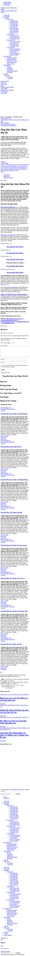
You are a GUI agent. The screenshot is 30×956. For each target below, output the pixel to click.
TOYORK (10, 72)
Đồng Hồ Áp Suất (11, 62)
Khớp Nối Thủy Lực (12, 60)
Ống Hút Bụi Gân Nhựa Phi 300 (11, 512)
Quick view (4, 439)
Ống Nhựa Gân (14, 43)
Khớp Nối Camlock (12, 57)
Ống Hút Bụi (10, 34)
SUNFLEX (10, 69)
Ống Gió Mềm (10, 47)
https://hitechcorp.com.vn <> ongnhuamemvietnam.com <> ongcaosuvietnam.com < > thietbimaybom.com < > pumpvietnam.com (15, 321)
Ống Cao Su (10, 19)
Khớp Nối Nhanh (11, 59)
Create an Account (5, 951)
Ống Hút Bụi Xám (15, 38)
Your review (4, 345)
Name (3, 359)
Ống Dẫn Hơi (13, 26)
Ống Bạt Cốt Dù (14, 46)
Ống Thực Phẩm (14, 29)
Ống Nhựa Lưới (14, 44)
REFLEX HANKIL (12, 71)
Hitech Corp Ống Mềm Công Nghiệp (14, 789)
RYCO (9, 66)
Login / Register (8, 935)
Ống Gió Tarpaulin (15, 53)
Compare (6, 933)
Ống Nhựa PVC (11, 40)
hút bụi (20, 164)
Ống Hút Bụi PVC (15, 37)
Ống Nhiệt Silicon (14, 50)
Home (2, 116)
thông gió (6, 170)
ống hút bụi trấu (15, 167)
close (2, 939)
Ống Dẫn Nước (14, 22)
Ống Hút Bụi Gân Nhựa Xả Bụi (11, 644)
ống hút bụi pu (6, 167)
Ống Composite (14, 31)
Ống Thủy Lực (14, 32)
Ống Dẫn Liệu (14, 24)
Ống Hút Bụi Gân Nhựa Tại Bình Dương (14, 479)
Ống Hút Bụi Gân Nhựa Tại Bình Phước (14, 414)
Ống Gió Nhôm (14, 54)
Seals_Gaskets (10, 63)
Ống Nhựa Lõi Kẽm (15, 41)
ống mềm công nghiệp (11, 287)
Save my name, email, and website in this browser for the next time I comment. (14, 366)
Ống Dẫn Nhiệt (14, 25)
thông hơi (11, 170)
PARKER (9, 68)
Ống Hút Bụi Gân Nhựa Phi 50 (9, 125)
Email (3, 362)
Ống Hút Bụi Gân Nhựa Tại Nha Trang (14, 545)
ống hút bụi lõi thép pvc (12, 166)
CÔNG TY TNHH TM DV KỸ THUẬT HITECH (14, 294)
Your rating (4, 342)
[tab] (16, 175)
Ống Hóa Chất (14, 28)
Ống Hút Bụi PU (14, 35)
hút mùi (25, 164)
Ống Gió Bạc (13, 52)
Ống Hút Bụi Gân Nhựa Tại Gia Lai (13, 578)
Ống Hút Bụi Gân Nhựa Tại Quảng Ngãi (14, 611)
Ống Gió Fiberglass (15, 49)
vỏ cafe (16, 170)
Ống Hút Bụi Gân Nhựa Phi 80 (11, 447)
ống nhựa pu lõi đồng (8, 169)
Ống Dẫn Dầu (13, 21)
